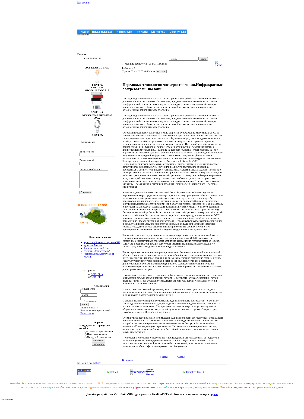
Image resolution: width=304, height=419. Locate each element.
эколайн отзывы (77, 383)
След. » (181, 356)
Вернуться (127, 360)
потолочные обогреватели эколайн (189, 383)
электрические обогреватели (117, 383)
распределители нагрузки (267, 387)
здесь (214, 394)
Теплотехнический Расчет (98, 248)
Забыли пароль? (89, 307)
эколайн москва (169, 387)
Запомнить (90, 301)
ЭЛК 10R (96, 277)
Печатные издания (97, 334)
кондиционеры (241, 387)
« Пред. (164, 356)
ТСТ (100, 383)
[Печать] (219, 63)
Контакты (142, 31)
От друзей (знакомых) (99, 337)
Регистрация (87, 313)
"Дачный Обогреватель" (97, 251)
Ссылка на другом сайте (100, 331)
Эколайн (225, 387)
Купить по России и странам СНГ (102, 242)
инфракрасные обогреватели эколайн (228, 383)
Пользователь (87, 288)
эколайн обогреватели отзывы (53, 383)
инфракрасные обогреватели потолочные (104, 387)
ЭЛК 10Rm (97, 274)
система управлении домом (139, 387)
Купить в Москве (93, 245)
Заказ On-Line (178, 31)
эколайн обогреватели (24, 383)
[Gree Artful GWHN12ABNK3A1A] (97, 110)
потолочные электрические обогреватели (150, 383)
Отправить (86, 192)
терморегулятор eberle (209, 387)
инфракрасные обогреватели (258, 383)
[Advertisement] (135, 46)
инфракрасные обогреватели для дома (64, 387)
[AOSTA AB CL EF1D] (97, 82)
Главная (84, 31)
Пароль (84, 295)
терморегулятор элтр (189, 387)
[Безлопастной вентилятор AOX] (97, 132)
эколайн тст (91, 383)
